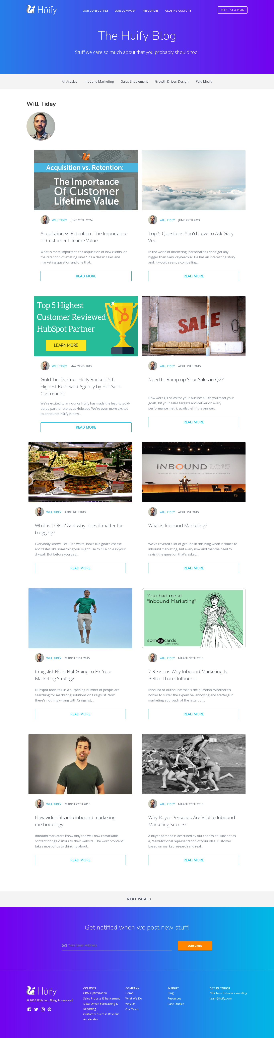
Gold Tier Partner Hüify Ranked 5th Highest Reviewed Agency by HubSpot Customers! (81, 386)
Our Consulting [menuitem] (95, 10)
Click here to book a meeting (228, 993)
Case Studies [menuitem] (175, 1004)
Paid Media (204, 81)
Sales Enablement (134, 81)
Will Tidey (59, 220)
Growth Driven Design (172, 81)
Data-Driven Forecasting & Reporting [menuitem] (100, 1006)
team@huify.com (221, 998)
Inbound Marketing (99, 81)
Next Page (137, 899)
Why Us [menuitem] (130, 1004)
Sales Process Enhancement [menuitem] (101, 998)
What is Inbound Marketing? (177, 525)
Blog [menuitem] (170, 993)
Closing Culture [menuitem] (178, 10)
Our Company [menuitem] (125, 10)
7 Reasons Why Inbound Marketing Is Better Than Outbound (187, 675)
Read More (86, 276)
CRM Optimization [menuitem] (95, 993)
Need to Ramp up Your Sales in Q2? (186, 379)
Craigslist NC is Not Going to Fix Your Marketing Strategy (73, 675)
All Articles (69, 81)
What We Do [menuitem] (133, 998)
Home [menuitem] (129, 993)
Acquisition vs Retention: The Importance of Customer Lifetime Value (84, 237)
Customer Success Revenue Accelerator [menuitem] (101, 1016)
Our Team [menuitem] (132, 1009)
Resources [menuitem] (150, 10)
